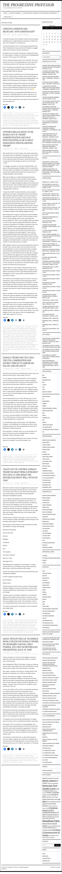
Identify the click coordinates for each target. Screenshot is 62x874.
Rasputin (12, 341)
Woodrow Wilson (45, 837)
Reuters (44, 422)
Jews (32, 624)
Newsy (44, 415)
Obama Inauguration (47, 770)
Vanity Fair (44, 545)
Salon (43, 601)
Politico (44, 589)
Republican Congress (8, 461)
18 (49, 39)
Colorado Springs (19, 757)
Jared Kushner (22, 335)
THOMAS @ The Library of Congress (51, 709)
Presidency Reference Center (49, 695)
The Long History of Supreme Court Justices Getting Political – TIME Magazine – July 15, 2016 (51, 102)
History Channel (46, 396)
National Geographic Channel (49, 408)
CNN (7, 330)
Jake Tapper (15, 335)
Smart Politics (45, 606)
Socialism (30, 123)
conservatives (26, 115)
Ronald (14, 34)
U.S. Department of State (48, 752)
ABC (43, 375)
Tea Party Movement (48, 827)
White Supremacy (34, 349)
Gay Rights (17, 457)
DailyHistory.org (46, 668)
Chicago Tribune (46, 444)
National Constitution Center (49, 682)
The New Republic (46, 533)
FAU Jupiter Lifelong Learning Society (51, 558)
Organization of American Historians (51, 693)
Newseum (44, 737)
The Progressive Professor (28, 5)
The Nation (45, 530)
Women (31, 632)
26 (52, 42)
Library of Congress (47, 724)
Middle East (26, 338)
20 (55, 39)
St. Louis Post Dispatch (48, 477)
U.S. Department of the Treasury (50, 755)
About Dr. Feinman (15, 13)
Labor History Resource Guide (49, 680)
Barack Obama (13, 115)
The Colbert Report (47, 427)
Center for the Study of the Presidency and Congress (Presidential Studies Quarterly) (49, 664)
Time (43, 540)
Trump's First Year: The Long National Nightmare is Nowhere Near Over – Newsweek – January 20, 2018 (51, 140)
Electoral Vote (45, 578)
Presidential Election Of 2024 (52, 816)
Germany (20, 759)
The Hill (44, 618)
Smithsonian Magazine (47, 523)
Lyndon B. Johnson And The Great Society (27, 120)
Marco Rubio (6, 627)
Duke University (11, 333)
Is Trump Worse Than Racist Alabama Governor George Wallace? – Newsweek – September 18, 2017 (51, 87)
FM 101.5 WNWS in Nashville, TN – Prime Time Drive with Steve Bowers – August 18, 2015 (51, 235)
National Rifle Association (13, 339)
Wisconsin (5, 351)
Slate (43, 604)
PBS (43, 420)
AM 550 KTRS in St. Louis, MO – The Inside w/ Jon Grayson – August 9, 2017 (51, 208)
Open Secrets (45, 691)
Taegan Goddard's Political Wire (50, 608)
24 (46, 42)
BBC (43, 382)
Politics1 (44, 592)
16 (43, 39)
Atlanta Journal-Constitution (49, 440)
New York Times (31, 627)
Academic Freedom (11, 328)
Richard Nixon (47, 824)
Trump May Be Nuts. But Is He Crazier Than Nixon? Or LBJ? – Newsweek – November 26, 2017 (50, 135)
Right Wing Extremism (22, 630)
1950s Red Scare (20, 114)
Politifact (44, 594)
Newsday (44, 468)
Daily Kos (44, 575)
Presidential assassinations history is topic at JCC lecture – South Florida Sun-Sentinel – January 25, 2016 (51, 262)
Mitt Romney (18, 627)
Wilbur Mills (26, 125)
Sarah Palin (50, 825)
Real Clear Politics (46, 596)
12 (52, 36)
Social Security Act (23, 123)
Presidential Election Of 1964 (10, 459)
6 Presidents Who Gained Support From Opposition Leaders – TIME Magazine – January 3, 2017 (50, 72)
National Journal (46, 587)
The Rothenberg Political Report (50, 625)
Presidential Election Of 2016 (10, 629)
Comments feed (46, 858)
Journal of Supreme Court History (50, 677)
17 (46, 39)
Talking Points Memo (47, 424)
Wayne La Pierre (25, 349)
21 (57, 39)
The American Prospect (48, 526)
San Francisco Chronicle (48, 473)
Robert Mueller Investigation (28, 344)
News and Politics (8, 114)
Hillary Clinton (10, 624)
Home (5, 13)
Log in (43, 853)
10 (46, 36)
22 (60, 39)
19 (52, 39)
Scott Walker (31, 630)
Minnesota (32, 338)
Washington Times (47, 487)
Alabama (22, 328)
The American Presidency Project (50, 700)
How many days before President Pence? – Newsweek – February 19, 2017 (51, 78)
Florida (51, 790)
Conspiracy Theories (29, 757)
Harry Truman (55, 797)
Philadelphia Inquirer (47, 470)
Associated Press (46, 380)
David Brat (10, 331)
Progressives (20, 459)
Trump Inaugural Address (21, 347)
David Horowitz (17, 331)
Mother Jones (45, 507)
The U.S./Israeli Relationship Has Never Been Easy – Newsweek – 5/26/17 (50, 122)
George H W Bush (46, 794)
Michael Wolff (10, 338)
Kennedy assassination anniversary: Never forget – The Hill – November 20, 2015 (51, 93)
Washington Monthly (47, 547)
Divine (52, 867)
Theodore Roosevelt (8, 462)
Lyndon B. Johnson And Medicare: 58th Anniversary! (19, 30)
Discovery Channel (46, 391)
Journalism (24, 625)
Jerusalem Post (46, 454)
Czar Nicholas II (13, 330)
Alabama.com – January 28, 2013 (50, 182)
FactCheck (44, 580)
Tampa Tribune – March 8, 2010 (50, 300)
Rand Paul (30, 629)
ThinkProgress (45, 627)
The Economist (46, 528)
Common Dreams (46, 573)
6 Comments (25, 483)
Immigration (9, 335)
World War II (51, 837)
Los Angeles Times (47, 461)
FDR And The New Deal (14, 117)
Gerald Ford (48, 797)
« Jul (43, 49)
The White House (46, 748)
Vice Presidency (51, 835)
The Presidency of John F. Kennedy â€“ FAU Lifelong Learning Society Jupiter (50, 351)
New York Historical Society (49, 688)
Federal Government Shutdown (23, 333)
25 (49, 42)
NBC (43, 413)
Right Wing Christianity (27, 461)
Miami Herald (45, 463)
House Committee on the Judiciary (50, 722)
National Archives (46, 726)
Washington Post (19, 632)
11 (49, 36)
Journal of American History (49, 675)
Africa (17, 328)
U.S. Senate (45, 759)
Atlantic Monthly (46, 497)
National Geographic (47, 509)
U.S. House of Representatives (49, 757)
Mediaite (44, 403)
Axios (43, 571)
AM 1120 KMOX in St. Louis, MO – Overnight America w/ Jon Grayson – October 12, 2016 (51, 185)
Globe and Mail (46, 449)
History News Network (47, 641)
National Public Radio (47, 410)
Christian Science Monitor (48, 447)
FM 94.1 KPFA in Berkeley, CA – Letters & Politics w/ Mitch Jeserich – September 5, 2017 (51, 245)
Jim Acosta (12, 336)
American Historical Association (50, 657)
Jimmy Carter (54, 799)
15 (60, 36)
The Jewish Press (46, 480)
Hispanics (17, 624)
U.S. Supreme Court (47, 762)
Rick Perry (14, 630)
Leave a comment (23, 34)
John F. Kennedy (13, 120)
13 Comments (24, 148)
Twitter (44, 562)
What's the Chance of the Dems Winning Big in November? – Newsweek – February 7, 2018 (50, 146)
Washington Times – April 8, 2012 (50, 318)
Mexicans (12, 627)
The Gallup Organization (48, 615)
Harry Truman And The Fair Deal (15, 119)
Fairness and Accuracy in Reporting (50, 394)
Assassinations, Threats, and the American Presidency (40, 13)
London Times (45, 459)
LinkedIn (44, 560)
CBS (43, 387)
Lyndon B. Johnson (47, 803)
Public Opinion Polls (29, 459)
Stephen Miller (10, 347)
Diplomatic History (46, 670)
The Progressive (46, 538)
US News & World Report (48, 542)
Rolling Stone (45, 521)
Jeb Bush (28, 624)
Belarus (26, 328)
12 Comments (25, 652)
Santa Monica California (25, 346)
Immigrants (22, 624)
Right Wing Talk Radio (15, 344)
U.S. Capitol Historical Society (49, 711)
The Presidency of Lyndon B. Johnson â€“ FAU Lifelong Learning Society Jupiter (50, 356)
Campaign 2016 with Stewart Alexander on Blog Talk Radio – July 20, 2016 (51, 226)
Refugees (35, 629)
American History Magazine (49, 495)
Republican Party (14, 123)
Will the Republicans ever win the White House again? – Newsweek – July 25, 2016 (51, 152)
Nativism (23, 339)
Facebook (44, 555)
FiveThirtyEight (46, 582)
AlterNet (44, 377)
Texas (7, 632)
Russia (7, 346)
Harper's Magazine (47, 505)
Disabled (32, 115)
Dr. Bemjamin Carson (12, 759)
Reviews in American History (49, 698)
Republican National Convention (22, 341)
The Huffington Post (47, 620)
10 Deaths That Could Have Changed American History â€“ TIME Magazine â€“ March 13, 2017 (51, 67)
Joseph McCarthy (20, 336)
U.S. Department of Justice (48, 750)
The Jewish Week (46, 482)
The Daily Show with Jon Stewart (50, 429)
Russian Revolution (14, 346)
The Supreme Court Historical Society (51, 702)
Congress (49, 783)
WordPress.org (46, 860)
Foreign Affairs (45, 500)
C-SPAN (44, 384)
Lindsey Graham (32, 625)
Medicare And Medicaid (8, 122)
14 (57, 36)
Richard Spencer (10, 343)
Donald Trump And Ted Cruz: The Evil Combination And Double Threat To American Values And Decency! (18, 361)
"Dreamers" (28, 327)
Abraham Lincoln (46, 778)
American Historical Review (49, 660)
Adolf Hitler (27, 755)
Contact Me (7, 17)
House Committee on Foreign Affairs (51, 719)
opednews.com (46, 417)
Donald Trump (24, 331)
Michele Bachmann (18, 338)
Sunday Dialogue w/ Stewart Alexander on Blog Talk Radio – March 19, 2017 (50, 296)
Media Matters (46, 401)
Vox (43, 431)
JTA (43, 398)
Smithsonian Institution (48, 745)
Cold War (20, 115)
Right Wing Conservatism (20, 343)
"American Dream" (20, 327)
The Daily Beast (46, 613)
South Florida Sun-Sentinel (48, 475)
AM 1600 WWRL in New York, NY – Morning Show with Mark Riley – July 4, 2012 (51, 199)
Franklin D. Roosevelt (26, 117)
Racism (7, 341)
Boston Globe (45, 442)
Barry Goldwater (28, 456)
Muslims (5, 339)
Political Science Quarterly (48, 519)
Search (57, 845)
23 (43, 42)
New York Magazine (47, 512)
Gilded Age (23, 457)
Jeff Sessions (29, 335)
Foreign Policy (45, 502)
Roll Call (44, 599)
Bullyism (31, 328)
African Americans (28, 621)
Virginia (18, 349)
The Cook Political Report (48, 611)
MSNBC (44, 405)
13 (55, 36)
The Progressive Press (47, 622)
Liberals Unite (45, 585)
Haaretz (44, 451)
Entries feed (45, 856)
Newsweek (45, 516)
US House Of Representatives (15, 125)
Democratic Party (50, 785)
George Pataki (30, 622)
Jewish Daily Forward (47, 456)
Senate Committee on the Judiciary (50, 743)
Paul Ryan (50, 805)
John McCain (10, 625)
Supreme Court (56, 826)
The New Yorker (46, 535)
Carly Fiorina (10, 622)
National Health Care (20, 122)
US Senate (13, 349)
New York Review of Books (49, 514)
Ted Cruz (36, 461)
